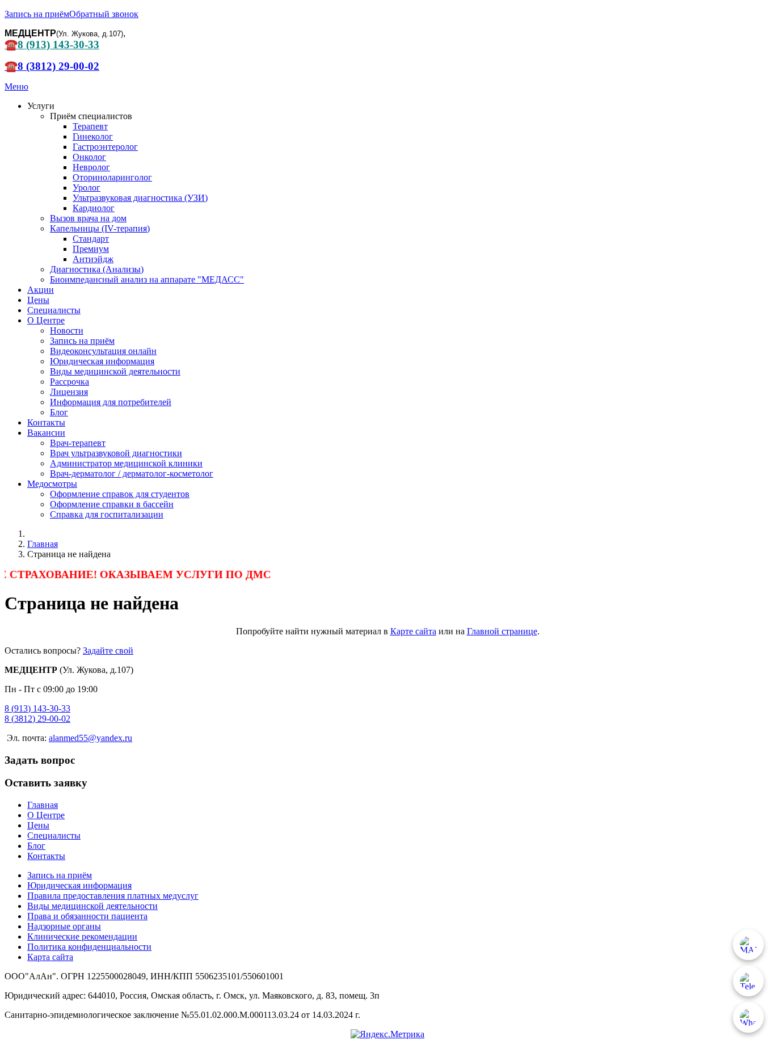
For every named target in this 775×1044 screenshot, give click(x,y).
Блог (59, 412)
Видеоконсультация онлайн (103, 351)
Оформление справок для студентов (119, 494)
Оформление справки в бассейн (112, 504)
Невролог (91, 167)
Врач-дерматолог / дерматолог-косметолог (131, 473)
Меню (16, 86)
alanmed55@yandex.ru (90, 738)
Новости (66, 330)
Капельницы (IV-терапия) (100, 228)
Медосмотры (52, 484)
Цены (38, 300)
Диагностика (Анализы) (97, 269)
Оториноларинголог (112, 177)
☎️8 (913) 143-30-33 (52, 44)
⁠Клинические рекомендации (82, 936)
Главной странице (502, 631)
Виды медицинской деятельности (115, 371)
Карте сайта (413, 631)
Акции (40, 289)
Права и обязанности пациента (87, 916)
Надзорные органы (64, 926)
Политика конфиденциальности (89, 947)
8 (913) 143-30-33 (37, 708)
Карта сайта (50, 957)
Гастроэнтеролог (105, 146)
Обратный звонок (103, 14)
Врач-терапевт (78, 443)
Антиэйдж (93, 259)
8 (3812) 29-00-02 (37, 718)
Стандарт (91, 238)
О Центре (46, 320)
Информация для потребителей (110, 402)
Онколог (89, 157)
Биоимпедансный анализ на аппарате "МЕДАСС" (147, 279)
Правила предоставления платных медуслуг (113, 895)
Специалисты (54, 310)
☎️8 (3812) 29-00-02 (52, 66)
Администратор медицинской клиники (126, 463)
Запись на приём (37, 14)
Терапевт (90, 126)
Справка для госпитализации (106, 514)
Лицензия (69, 392)
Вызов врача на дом (88, 218)
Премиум (91, 249)
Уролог (86, 187)
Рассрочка (69, 381)
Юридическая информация (102, 361)
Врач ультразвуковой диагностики (116, 453)
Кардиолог (94, 208)
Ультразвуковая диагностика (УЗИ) (140, 198)
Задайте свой (108, 650)
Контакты (46, 422)
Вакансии (46, 432)
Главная (42, 805)
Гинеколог (93, 136)
